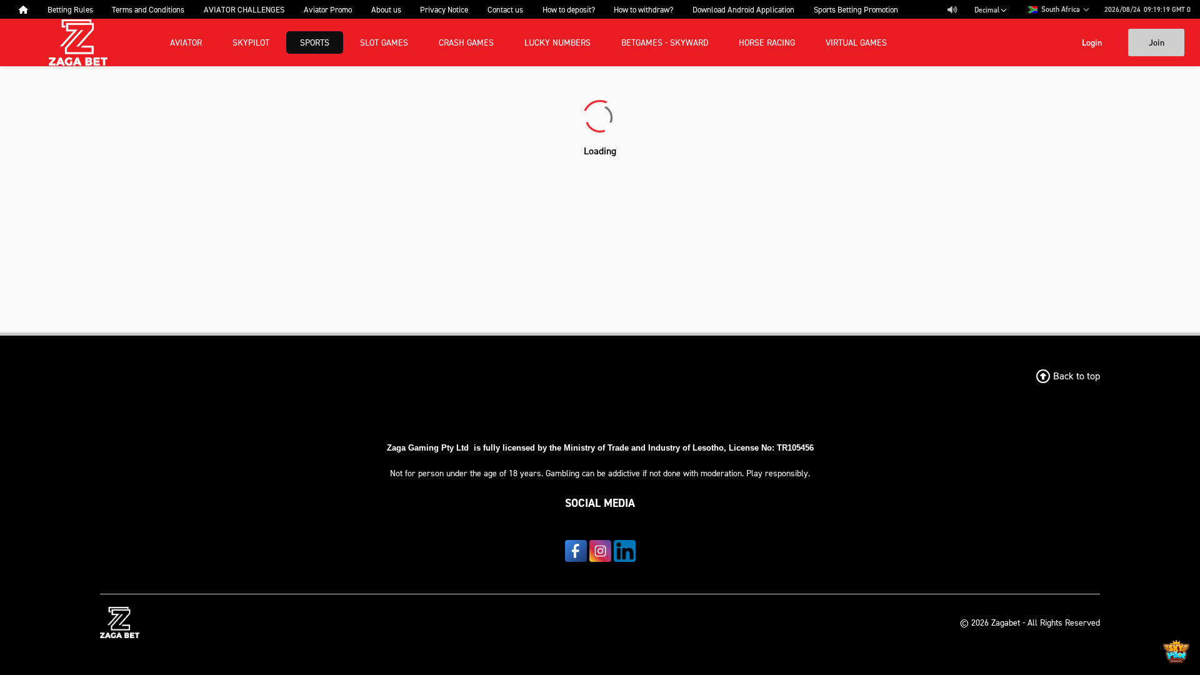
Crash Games (466, 42)
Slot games (384, 42)
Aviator (186, 42)
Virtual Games (856, 42)
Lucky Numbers (557, 42)
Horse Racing (767, 42)
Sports (314, 42)
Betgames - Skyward (664, 42)
